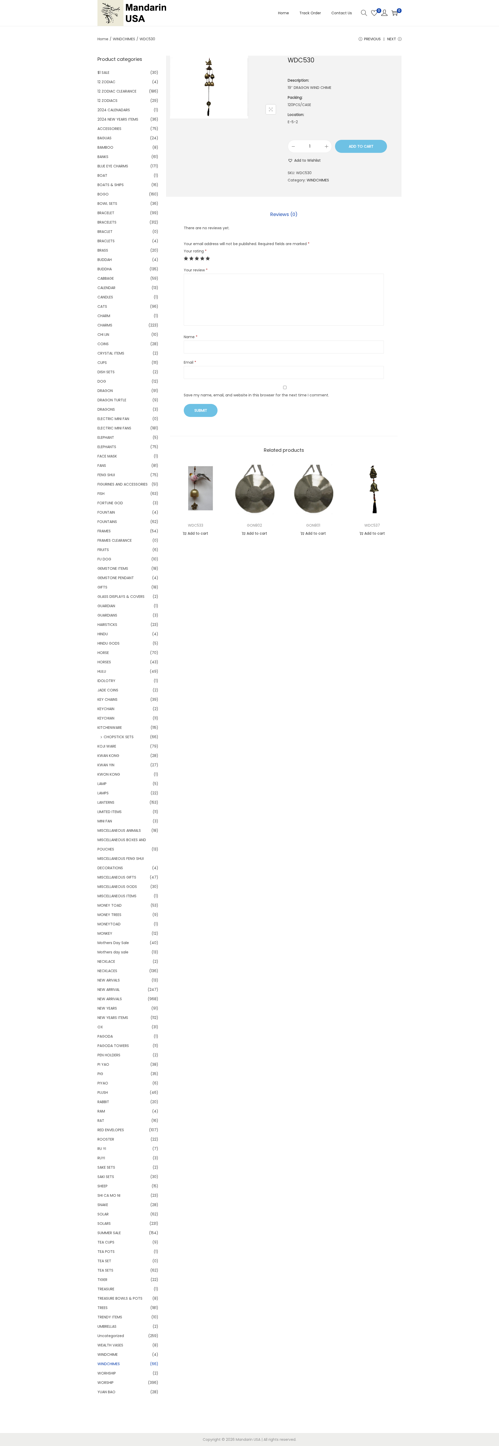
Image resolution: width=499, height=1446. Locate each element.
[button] (304, 160)
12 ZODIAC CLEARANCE (116, 91)
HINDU (102, 634)
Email (190, 362)
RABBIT (103, 1101)
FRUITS (103, 549)
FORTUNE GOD (110, 503)
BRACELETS (106, 222)
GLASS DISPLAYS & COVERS (121, 596)
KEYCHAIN (105, 708)
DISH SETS (106, 372)
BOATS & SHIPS (110, 184)
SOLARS (104, 1223)
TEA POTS (106, 1251)
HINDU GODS (108, 643)
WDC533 (195, 525)
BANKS (102, 156)
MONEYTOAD (109, 924)
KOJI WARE (106, 746)
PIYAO (102, 1083)
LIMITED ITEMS (109, 811)
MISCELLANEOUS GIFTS (116, 877)
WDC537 (372, 525)
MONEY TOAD (109, 905)
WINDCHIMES (124, 39)
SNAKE (102, 1204)
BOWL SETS (107, 203)
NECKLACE (106, 961)
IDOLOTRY (106, 680)
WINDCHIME (107, 1354)
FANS (101, 465)
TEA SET (104, 1261)
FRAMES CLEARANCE (114, 540)
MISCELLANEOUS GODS (117, 886)
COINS (103, 343)
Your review (196, 270)
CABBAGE (105, 278)
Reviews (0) (284, 214)
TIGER (102, 1279)
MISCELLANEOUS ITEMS (116, 896)
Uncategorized (110, 1335)
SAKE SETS (106, 1167)
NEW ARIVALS (108, 980)
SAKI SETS (105, 1176)
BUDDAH (104, 259)
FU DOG (104, 559)
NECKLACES (107, 970)
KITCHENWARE (109, 727)
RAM (101, 1111)
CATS (102, 306)
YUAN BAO (106, 1392)
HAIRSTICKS (107, 624)
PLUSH (102, 1092)
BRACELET (105, 212)
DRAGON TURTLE (111, 400)
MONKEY (104, 933)
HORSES (104, 662)
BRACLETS (106, 241)
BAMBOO (105, 147)
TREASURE (105, 1289)
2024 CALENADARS (113, 110)
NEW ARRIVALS (109, 999)
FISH (100, 493)
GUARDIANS (107, 615)
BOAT (102, 175)
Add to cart (361, 146)
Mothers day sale (112, 952)
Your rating (195, 251)
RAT (100, 1120)
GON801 (313, 525)
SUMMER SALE (109, 1232)
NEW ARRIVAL (108, 989)
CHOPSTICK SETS (119, 737)
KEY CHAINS (107, 699)
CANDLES (105, 297)
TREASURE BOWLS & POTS (119, 1298)
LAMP (102, 783)
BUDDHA (104, 269)
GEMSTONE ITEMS (112, 568)
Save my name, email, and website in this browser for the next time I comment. (256, 395)
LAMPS (103, 793)
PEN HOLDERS (108, 1055)
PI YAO (103, 1064)
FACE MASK (107, 456)
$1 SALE (103, 72)
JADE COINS (107, 690)
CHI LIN (103, 334)
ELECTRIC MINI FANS (114, 428)
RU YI (101, 1148)
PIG (100, 1073)
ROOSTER (105, 1139)
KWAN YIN (105, 765)
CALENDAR (106, 287)
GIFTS (102, 587)
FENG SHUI (106, 474)
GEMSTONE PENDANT (115, 577)
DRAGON (105, 390)
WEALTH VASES (110, 1345)
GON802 (254, 525)
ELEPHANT (105, 437)
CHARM (103, 315)
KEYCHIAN (105, 718)
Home (102, 39)
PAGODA (105, 1036)
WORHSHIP (106, 1373)
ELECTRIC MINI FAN (113, 418)
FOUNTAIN (106, 512)
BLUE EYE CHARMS (112, 166)
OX (100, 1027)
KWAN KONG (108, 755)
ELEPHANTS (106, 446)
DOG (101, 381)
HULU (101, 671)
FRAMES (104, 531)
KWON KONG (108, 774)
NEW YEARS (107, 1008)
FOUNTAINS (107, 521)
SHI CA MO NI (108, 1195)
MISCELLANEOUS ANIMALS (119, 830)
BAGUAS (104, 138)
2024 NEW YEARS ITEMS (117, 119)
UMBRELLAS (106, 1326)
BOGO (103, 194)
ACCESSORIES (109, 128)
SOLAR (103, 1214)
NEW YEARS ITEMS (112, 1017)
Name (191, 336)
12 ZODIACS (107, 100)
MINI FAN (104, 821)
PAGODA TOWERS (113, 1045)
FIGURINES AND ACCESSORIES (122, 484)
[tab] (284, 214)
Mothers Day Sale (113, 942)
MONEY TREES (109, 914)
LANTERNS (105, 802)
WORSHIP (105, 1382)
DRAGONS (106, 409)
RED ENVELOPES (110, 1130)
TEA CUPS (105, 1242)
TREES (102, 1307)
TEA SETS (105, 1270)
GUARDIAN (106, 606)
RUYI (101, 1158)
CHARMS (104, 325)
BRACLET (105, 231)
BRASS (102, 250)
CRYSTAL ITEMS (110, 353)
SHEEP (102, 1186)
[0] (374, 13)
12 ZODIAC (106, 81)
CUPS (102, 362)
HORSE (103, 652)
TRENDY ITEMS (109, 1317)
